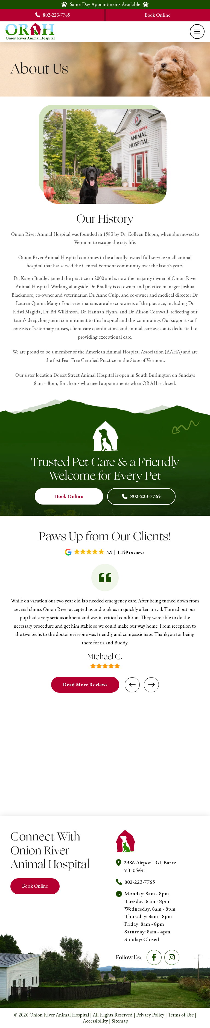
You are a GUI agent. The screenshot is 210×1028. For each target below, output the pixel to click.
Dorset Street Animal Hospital (83, 375)
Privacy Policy (150, 1015)
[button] (197, 31)
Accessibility (95, 1021)
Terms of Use (181, 1015)
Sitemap (120, 1021)
